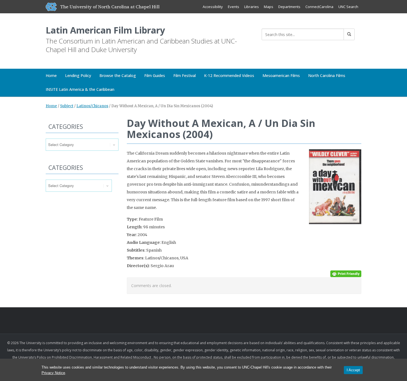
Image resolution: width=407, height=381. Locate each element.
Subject (66, 106)
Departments (289, 6)
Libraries (251, 6)
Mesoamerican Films (281, 75)
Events (233, 6)
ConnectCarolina (319, 6)
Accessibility (213, 6)
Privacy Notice (53, 373)
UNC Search (348, 6)
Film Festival (184, 75)
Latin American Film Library (105, 30)
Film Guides (154, 75)
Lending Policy (78, 75)
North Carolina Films (326, 75)
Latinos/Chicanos (92, 106)
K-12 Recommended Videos (229, 75)
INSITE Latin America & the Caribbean (80, 89)
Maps (268, 6)
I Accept (353, 370)
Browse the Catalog (117, 75)
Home (51, 75)
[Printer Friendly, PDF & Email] (345, 273)
